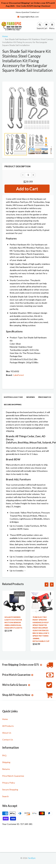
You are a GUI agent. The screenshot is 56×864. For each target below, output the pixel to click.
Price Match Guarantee (13, 776)
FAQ (4, 755)
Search (5, 796)
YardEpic (32, 858)
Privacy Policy (8, 782)
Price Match (44, 397)
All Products (8, 726)
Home (5, 36)
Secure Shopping (12, 404)
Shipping (6, 762)
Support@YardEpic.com (29, 17)
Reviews (30, 397)
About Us (6, 732)
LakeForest (18, 375)
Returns (6, 769)
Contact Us (7, 739)
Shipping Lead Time (13, 397)
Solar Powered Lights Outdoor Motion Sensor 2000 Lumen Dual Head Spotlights (13, 622)
